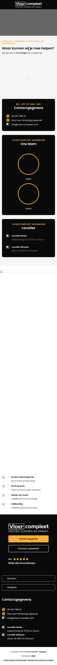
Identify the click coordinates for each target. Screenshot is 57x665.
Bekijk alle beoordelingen (21, 562)
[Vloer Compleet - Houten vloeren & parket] (28, 4)
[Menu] (4, 4)
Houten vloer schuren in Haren (40, 660)
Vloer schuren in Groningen (15, 660)
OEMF (33, 656)
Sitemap (43, 652)
